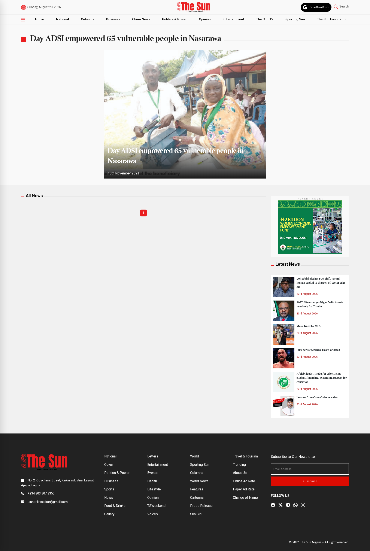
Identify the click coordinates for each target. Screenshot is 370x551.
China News (141, 19)
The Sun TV (264, 19)
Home (39, 19)
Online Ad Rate (244, 481)
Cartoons (197, 498)
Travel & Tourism (245, 456)
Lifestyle (154, 489)
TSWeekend (156, 506)
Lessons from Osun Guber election (317, 397)
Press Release (201, 506)
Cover (108, 465)
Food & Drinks (114, 506)
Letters (152, 456)
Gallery (109, 514)
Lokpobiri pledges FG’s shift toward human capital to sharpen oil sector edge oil (321, 282)
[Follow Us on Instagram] (303, 505)
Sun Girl (195, 514)
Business (113, 19)
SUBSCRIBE (310, 481)
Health (152, 481)
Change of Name (245, 498)
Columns (87, 19)
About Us (240, 473)
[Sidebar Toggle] (23, 19)
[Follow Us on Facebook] (273, 505)
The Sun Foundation (332, 19)
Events (152, 473)
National (62, 19)
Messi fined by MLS (309, 326)
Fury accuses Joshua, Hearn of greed (318, 350)
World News (199, 481)
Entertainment (233, 19)
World (194, 456)
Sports (109, 489)
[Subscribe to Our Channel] (288, 505)
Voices (152, 514)
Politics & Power (174, 19)
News (108, 498)
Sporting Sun (295, 19)
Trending (239, 465)
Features (196, 489)
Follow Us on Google (319, 7)
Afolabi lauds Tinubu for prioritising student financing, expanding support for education (322, 377)
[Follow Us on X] (280, 505)
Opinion (205, 19)
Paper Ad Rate (244, 489)
